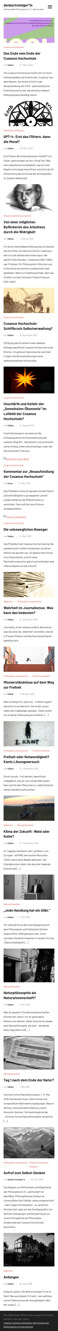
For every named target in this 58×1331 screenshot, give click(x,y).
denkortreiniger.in (16, 1179)
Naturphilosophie (25, 825)
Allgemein (8, 601)
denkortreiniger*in (18, 5)
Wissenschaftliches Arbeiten (17, 215)
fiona (9, 483)
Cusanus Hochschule (13, 47)
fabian (10, 65)
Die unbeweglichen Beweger (26, 529)
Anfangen (11, 1277)
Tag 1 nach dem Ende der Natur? (29, 1080)
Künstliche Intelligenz (14, 130)
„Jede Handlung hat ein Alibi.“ (27, 910)
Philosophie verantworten (29, 601)
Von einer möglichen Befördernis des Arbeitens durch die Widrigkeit (24, 227)
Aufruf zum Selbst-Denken (24, 1173)
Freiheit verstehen (41, 676)
